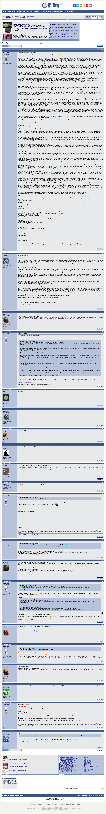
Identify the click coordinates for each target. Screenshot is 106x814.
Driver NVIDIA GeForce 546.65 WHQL (91, 766)
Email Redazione (58, 811)
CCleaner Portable (87, 763)
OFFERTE (71, 11)
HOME (4, 11)
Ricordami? (101, 16)
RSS (64, 811)
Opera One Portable (87, 761)
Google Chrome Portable (88, 769)
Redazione (52, 811)
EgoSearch (93, 19)
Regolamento (45, 19)
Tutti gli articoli (6, 40)
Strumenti (100, 48)
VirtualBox (86, 771)
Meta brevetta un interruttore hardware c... (68, 766)
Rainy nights (6, 53)
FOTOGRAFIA (30, 11)
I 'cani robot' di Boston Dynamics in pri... (67, 763)
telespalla (5, 484)
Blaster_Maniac (7, 447)
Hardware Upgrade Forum (9, 16)
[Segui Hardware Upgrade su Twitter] (77, 5)
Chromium (86, 757)
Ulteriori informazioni (77, 808)
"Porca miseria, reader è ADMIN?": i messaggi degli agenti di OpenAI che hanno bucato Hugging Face (62, 29)
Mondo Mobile (18, 16)
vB (6, 785)
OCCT (85, 759)
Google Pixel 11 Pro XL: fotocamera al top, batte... (18, 766)
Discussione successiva (58, 753)
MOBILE (16, 11)
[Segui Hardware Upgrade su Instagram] (90, 5)
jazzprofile (6, 431)
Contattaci (79, 795)
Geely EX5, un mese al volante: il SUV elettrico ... (18, 755)
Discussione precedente (48, 753)
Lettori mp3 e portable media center (28, 16)
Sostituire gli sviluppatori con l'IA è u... (67, 757)
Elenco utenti (70, 19)
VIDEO (73, 805)
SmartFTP (86, 767)
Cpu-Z (85, 765)
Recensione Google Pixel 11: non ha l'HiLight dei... (18, 763)
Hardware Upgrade (86, 795)
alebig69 (5, 255)
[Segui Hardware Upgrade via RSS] (84, 5)
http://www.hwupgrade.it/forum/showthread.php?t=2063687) (58, 185)
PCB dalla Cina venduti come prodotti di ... (68, 760)
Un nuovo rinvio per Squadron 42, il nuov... (68, 762)
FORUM (62, 11)
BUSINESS (61, 805)
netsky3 (5, 391)
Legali (35, 811)
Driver (19, 230)
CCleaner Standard (87, 764)
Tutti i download (85, 774)
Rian (4, 686)
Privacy (38, 811)
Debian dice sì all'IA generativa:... (66, 771)
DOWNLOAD (54, 805)
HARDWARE (10, 11)
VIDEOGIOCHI (22, 11)
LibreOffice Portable (87, 760)
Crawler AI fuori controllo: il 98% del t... (67, 759)
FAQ (27, 19)
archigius (5, 562)
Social (66, 811)
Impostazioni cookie (73, 811)
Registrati (12, 19)
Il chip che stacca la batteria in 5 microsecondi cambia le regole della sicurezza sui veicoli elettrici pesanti (63, 38)
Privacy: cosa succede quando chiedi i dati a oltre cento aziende (63, 34)
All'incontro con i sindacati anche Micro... (67, 769)
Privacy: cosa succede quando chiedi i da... (68, 765)
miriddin (5, 411)
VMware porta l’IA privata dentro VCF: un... (68, 770)
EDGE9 (42, 11)
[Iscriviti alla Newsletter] (81, 5)
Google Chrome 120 (87, 770)
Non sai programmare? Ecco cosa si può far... (17, 770)
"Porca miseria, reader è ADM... (66, 761)
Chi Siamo (31, 811)
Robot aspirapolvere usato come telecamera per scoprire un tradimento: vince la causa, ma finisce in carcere (62, 25)
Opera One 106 (87, 762)
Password (87, 17)
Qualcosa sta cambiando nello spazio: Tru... (68, 768)
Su (103, 795)
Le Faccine (5, 786)
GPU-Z (85, 758)
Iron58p (38, 335)
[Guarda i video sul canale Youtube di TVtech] (87, 5)
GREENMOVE (48, 11)
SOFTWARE (36, 11)
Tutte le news (52, 40)
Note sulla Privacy (98, 795)
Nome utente (88, 16)
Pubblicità (43, 811)
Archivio (92, 795)
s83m (4, 314)
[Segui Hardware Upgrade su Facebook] (74, 5)
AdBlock (47, 811)
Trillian (85, 768)
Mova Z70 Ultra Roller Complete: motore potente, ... (18, 759)
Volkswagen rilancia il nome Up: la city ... (67, 764)
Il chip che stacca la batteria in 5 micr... (67, 767)
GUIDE (66, 11)
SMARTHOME (55, 11)
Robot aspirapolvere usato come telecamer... (68, 758)
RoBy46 (5, 465)
